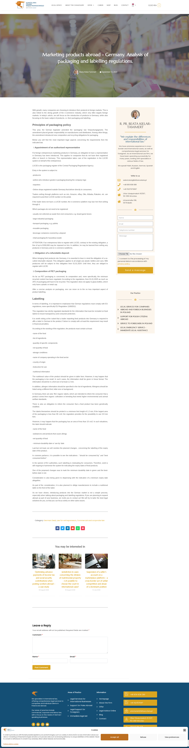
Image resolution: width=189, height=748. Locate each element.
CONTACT (124, 5)
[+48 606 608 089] (126, 694)
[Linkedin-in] (38, 724)
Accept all (114, 737)
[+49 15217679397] (126, 702)
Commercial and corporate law (90, 520)
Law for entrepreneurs (66, 520)
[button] (184, 730)
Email (73, 657)
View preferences (172, 737)
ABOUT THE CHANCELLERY (74, 5)
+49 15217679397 (136, 703)
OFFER (90, 5)
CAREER (100, 5)
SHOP (108, 5)
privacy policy (124, 264)
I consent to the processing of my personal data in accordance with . (133, 261)
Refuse (143, 737)
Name (35, 657)
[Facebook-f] (33, 724)
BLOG (116, 5)
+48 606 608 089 (137, 694)
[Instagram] (42, 724)
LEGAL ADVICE (57, 5)
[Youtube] (47, 724)
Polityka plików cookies (10, 744)
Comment (37, 635)
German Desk (50, 520)
